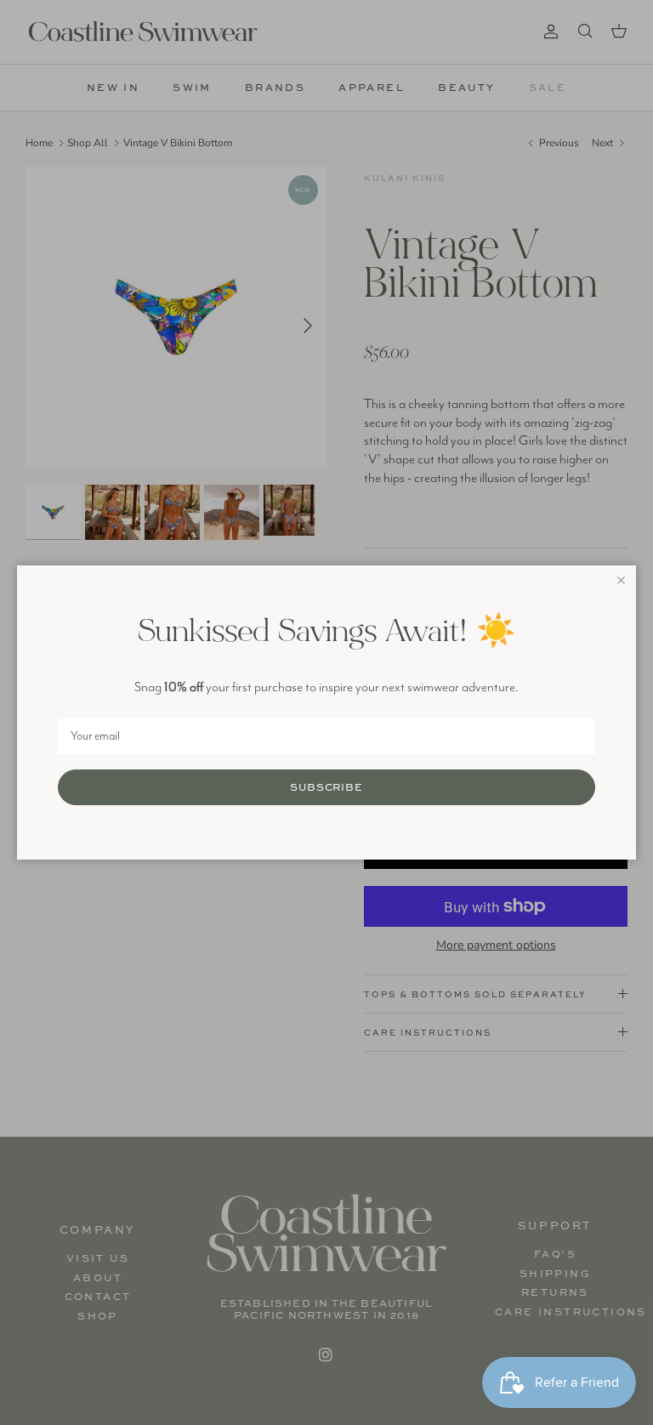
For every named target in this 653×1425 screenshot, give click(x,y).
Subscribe (327, 787)
